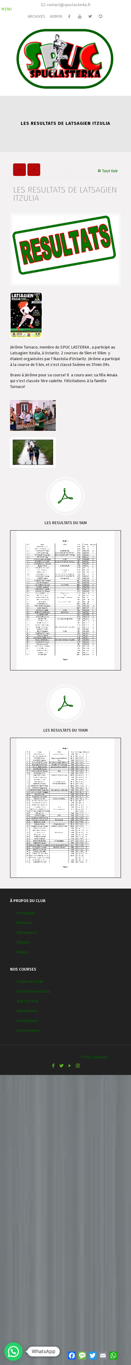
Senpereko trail (30, 981)
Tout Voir (110, 171)
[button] (13, 1351)
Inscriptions (26, 1020)
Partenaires (26, 932)
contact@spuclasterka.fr (69, 4)
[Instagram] (78, 1066)
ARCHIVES (36, 16)
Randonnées (27, 1011)
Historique (25, 913)
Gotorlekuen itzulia (33, 991)
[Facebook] (53, 1066)
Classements (28, 1030)
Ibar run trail (27, 1001)
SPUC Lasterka (94, 1057)
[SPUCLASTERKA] (65, 58)
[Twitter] (61, 1066)
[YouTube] (69, 1066)
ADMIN (56, 16)
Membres (24, 922)
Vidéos (22, 952)
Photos (23, 942)
